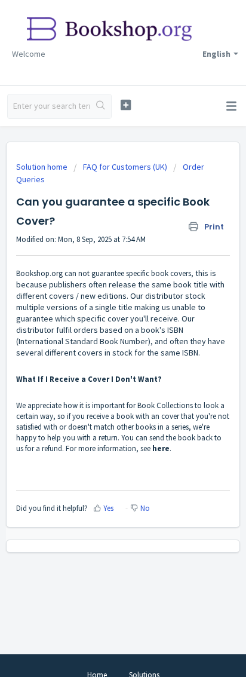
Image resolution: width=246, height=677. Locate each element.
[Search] (100, 106)
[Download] (100, 331)
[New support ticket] (126, 105)
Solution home (42, 166)
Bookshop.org (39, 273)
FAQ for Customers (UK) (125, 166)
